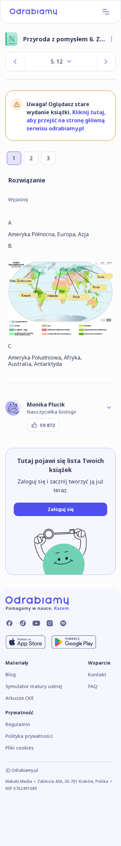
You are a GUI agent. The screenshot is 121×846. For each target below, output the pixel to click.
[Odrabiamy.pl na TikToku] (23, 623)
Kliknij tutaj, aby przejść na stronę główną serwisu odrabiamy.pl (66, 120)
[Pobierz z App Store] (25, 642)
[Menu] (106, 11)
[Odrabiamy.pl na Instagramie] (50, 623)
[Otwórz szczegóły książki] (112, 39)
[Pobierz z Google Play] (73, 642)
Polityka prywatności (29, 736)
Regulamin (17, 724)
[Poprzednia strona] (15, 61)
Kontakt (97, 674)
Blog (10, 674)
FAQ (92, 686)
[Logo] (33, 11)
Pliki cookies (19, 748)
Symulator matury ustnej (33, 686)
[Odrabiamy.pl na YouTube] (36, 623)
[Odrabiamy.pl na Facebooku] (9, 623)
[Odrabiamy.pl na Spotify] (63, 623)
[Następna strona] (106, 61)
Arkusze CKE (19, 698)
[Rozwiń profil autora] (109, 407)
